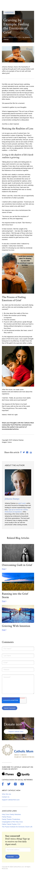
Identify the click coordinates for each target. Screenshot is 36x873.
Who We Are (6, 794)
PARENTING (9, 13)
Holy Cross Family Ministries (11, 814)
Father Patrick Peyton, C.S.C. (11, 824)
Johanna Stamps (12, 498)
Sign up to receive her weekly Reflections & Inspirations (16, 511)
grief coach (22, 503)
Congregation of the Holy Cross (12, 822)
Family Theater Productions (11, 819)
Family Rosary (6, 817)
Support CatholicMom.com (10, 800)
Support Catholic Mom (15, 731)
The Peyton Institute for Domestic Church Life (17, 827)
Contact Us (5, 797)
